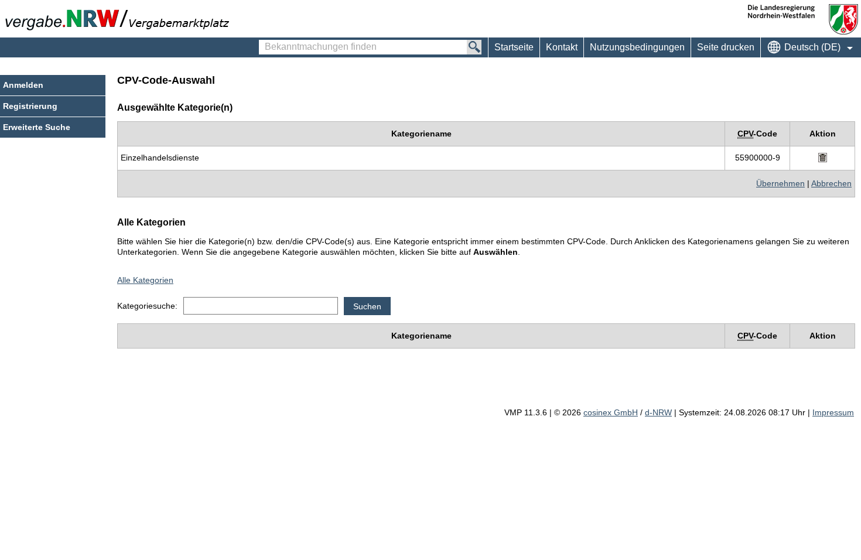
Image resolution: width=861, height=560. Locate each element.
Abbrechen (831, 183)
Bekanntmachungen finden (265, 41)
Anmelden (23, 85)
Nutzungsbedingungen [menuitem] (637, 47)
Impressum (833, 412)
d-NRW (658, 412)
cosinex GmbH (610, 412)
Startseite (514, 47)
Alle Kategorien (145, 280)
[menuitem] (561, 47)
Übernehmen (780, 183)
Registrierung (30, 106)
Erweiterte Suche (36, 127)
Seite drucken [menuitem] (725, 47)
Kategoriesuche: (147, 305)
